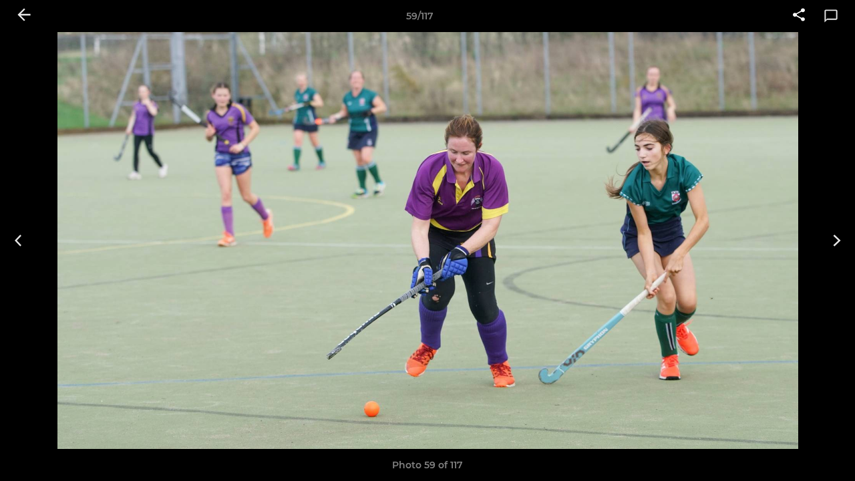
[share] (799, 16)
